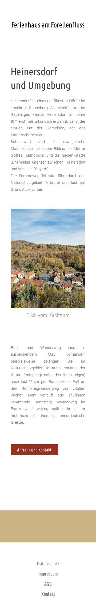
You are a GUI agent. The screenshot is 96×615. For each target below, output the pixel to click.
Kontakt (48, 594)
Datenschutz (48, 563)
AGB (48, 583)
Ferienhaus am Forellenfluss (48, 25)
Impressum (48, 573)
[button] (48, 38)
